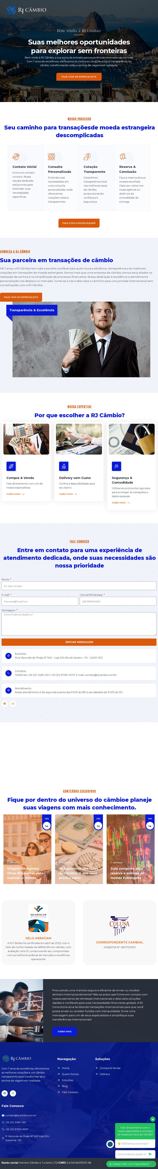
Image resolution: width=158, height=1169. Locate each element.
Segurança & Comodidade (122, 480)
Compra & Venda (20, 478)
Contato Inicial (24, 167)
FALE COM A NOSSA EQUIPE (79, 223)
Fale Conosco (70, 1092)
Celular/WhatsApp (91, 594)
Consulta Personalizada (59, 169)
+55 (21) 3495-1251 (15, 1122)
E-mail (6, 594)
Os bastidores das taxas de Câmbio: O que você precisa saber (78, 873)
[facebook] (5, 704)
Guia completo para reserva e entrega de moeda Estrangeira (127, 873)
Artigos (14, 862)
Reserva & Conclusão (127, 169)
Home (65, 1068)
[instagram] (13, 704)
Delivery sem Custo (75, 478)
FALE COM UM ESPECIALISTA (79, 76)
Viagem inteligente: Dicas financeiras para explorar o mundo (25, 873)
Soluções (67, 1080)
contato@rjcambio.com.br (20, 1115)
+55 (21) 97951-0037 (16, 1129)
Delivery (105, 1074)
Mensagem (9, 610)
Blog (65, 1086)
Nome (6, 579)
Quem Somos (70, 1074)
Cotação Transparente (94, 169)
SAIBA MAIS (13, 494)
